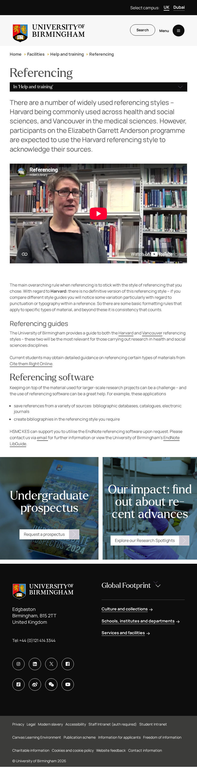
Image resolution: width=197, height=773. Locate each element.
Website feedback (111, 750)
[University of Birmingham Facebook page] (68, 664)
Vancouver (152, 333)
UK (166, 7)
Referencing (101, 54)
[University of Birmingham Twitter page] (51, 664)
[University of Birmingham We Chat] (51, 684)
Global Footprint (126, 585)
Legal (31, 724)
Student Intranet (153, 724)
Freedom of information (162, 737)
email (42, 437)
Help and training (67, 54)
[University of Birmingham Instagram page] (18, 664)
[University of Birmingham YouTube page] (68, 684)
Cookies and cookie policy (73, 750)
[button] (98, 87)
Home (16, 54)
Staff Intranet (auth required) (112, 724)
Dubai (179, 7)
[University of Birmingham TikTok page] (18, 684)
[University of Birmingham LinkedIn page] (35, 664)
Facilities (36, 54)
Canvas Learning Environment (36, 737)
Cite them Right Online (31, 363)
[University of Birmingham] (48, 30)
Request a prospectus (44, 534)
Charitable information (30, 750)
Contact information (145, 750)
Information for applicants (119, 737)
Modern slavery (50, 724)
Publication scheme (80, 737)
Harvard (126, 333)
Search (142, 29)
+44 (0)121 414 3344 (37, 640)
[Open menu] (178, 30)
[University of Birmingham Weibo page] (35, 684)
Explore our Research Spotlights (145, 540)
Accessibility (75, 724)
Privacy (18, 724)
